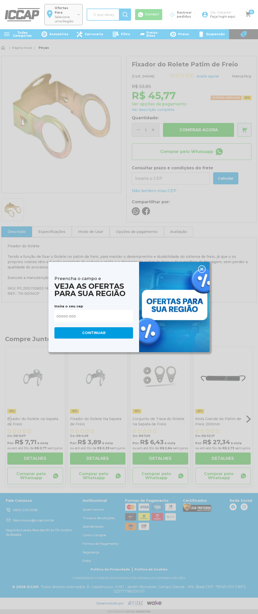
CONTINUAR (94, 333)
